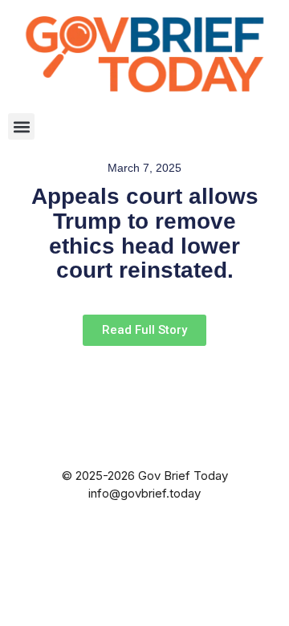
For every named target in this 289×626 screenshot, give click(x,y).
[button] (21, 126)
